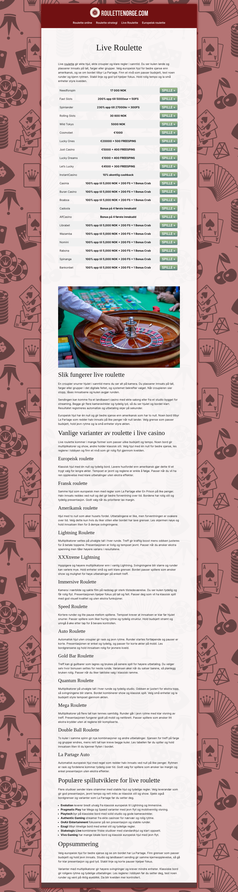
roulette (69, 64)
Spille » (168, 90)
